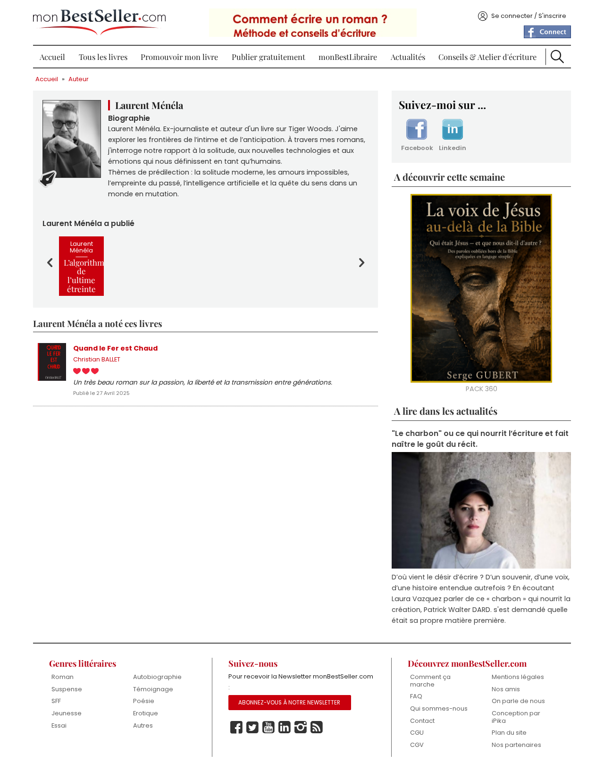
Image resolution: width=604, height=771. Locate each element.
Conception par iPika (516, 717)
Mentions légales (518, 676)
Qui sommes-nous (439, 708)
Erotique (145, 713)
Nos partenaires (516, 744)
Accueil (52, 56)
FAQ (416, 696)
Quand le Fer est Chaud (115, 348)
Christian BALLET (96, 359)
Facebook (416, 147)
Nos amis (506, 689)
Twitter (252, 728)
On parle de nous (518, 700)
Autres (143, 725)
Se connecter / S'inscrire (528, 15)
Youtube (268, 728)
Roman (62, 676)
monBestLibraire (348, 56)
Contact (422, 720)
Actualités (408, 56)
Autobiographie (157, 676)
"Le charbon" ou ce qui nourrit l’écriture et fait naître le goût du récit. (480, 439)
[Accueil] (99, 22)
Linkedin (452, 147)
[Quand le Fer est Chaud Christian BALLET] (52, 362)
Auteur (78, 79)
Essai (59, 725)
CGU (417, 732)
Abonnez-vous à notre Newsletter (289, 702)
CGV (417, 744)
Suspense (66, 689)
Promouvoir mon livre (179, 56)
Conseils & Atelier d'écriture (487, 56)
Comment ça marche (430, 680)
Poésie (143, 700)
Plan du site (509, 732)
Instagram (301, 728)
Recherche (557, 56)
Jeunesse (66, 713)
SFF (56, 700)
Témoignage (153, 689)
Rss (317, 728)
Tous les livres (103, 56)
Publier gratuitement (268, 56)
